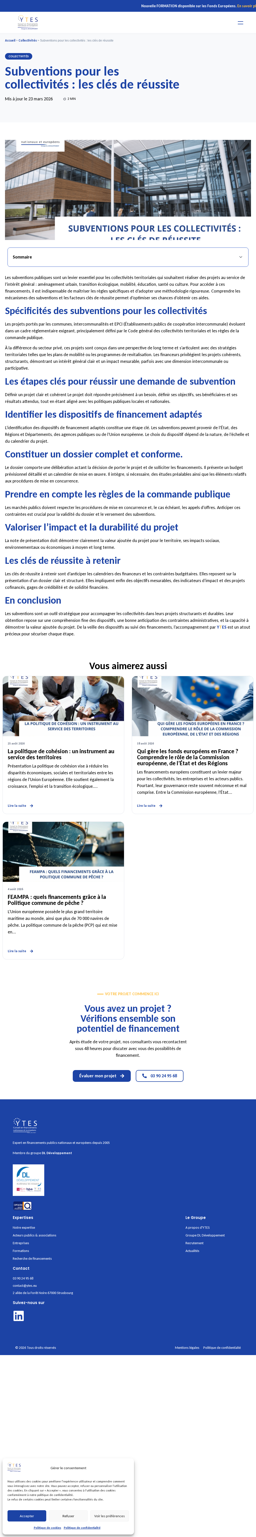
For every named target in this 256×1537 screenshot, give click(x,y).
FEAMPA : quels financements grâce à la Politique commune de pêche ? (57, 899)
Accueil (10, 40)
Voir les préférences (109, 1516)
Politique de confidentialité (82, 1527)
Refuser (68, 1516)
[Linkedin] (18, 1316)
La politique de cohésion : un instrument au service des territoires (61, 754)
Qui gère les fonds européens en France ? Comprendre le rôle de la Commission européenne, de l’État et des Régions (187, 757)
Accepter (27, 1516)
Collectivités (27, 40)
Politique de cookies (47, 1527)
